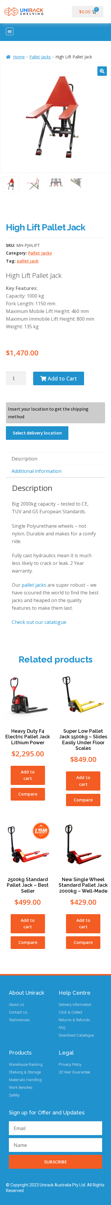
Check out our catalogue (39, 622)
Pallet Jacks (40, 57)
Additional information (37, 471)
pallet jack (27, 261)
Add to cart (28, 775)
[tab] (55, 459)
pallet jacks (34, 585)
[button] (9, 31)
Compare (27, 794)
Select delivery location (37, 433)
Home (19, 57)
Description (24, 458)
